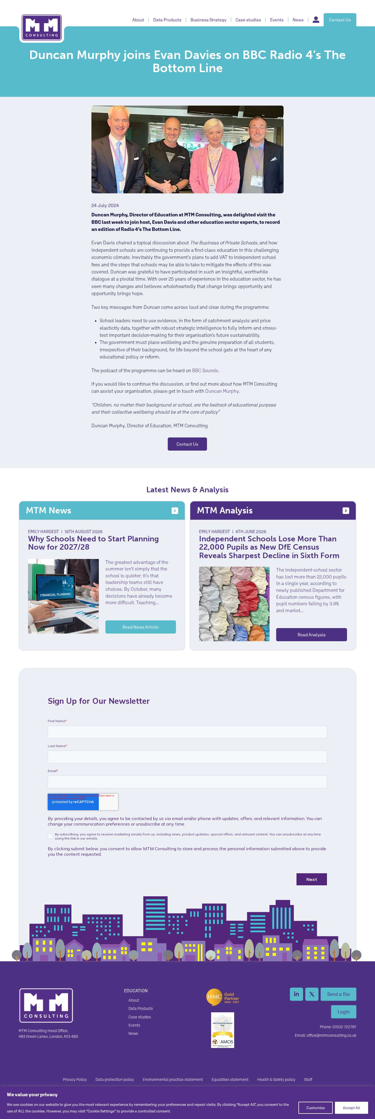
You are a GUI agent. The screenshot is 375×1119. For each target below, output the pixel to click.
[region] (187, 1102)
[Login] (313, 19)
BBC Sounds (205, 370)
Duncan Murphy (222, 391)
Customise (315, 1108)
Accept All (351, 1108)
